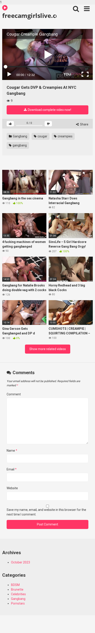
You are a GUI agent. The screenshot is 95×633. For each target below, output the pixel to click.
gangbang (19, 145)
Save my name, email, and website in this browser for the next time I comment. (46, 512)
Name (12, 450)
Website (12, 488)
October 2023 (20, 562)
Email (12, 469)
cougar (42, 136)
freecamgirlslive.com (29, 15)
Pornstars (18, 603)
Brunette (17, 589)
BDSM (15, 585)
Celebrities (18, 594)
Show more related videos (47, 349)
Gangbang (19, 136)
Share (83, 124)
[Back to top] (87, 625)
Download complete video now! (49, 110)
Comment (14, 394)
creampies (64, 136)
